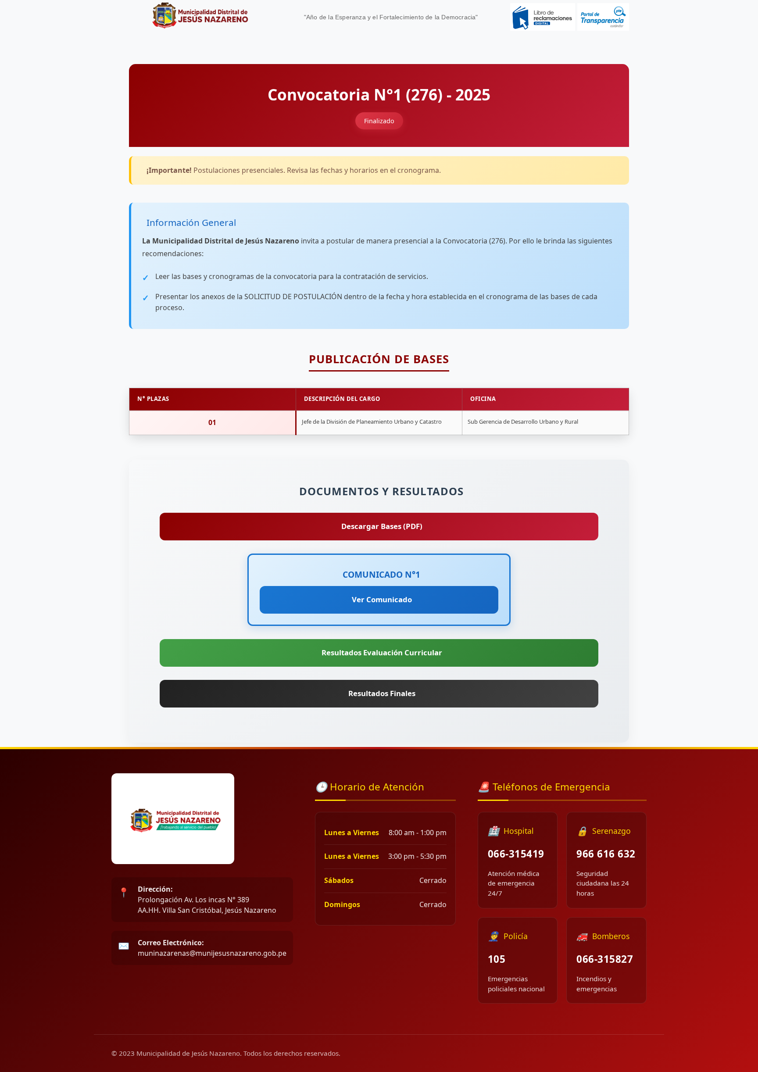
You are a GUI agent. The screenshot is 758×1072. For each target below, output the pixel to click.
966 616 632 (606, 854)
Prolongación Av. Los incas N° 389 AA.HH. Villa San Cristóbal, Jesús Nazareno (207, 899)
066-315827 (604, 959)
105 (497, 959)
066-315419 (516, 854)
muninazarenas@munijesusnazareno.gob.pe (212, 948)
